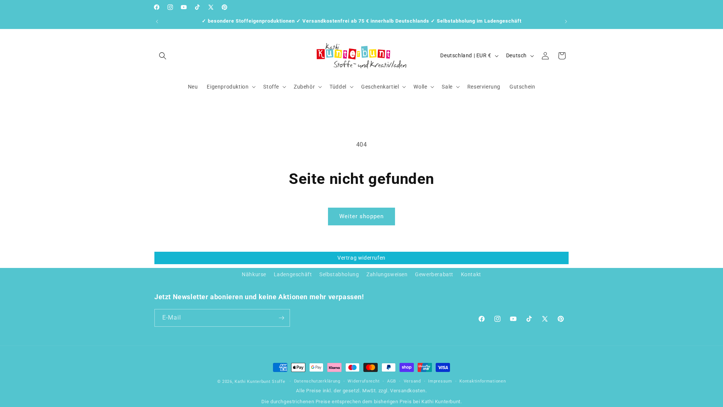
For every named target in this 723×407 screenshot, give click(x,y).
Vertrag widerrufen (361, 258)
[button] (162, 55)
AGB (391, 381)
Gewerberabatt (434, 274)
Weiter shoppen (361, 216)
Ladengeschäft (293, 274)
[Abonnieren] (281, 318)
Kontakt (471, 274)
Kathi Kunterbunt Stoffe (261, 381)
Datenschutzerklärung (317, 381)
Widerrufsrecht (364, 381)
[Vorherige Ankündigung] (157, 21)
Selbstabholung (339, 274)
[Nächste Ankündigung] (566, 21)
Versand (412, 381)
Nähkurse (254, 274)
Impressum (440, 381)
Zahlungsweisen (386, 274)
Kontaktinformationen (482, 381)
